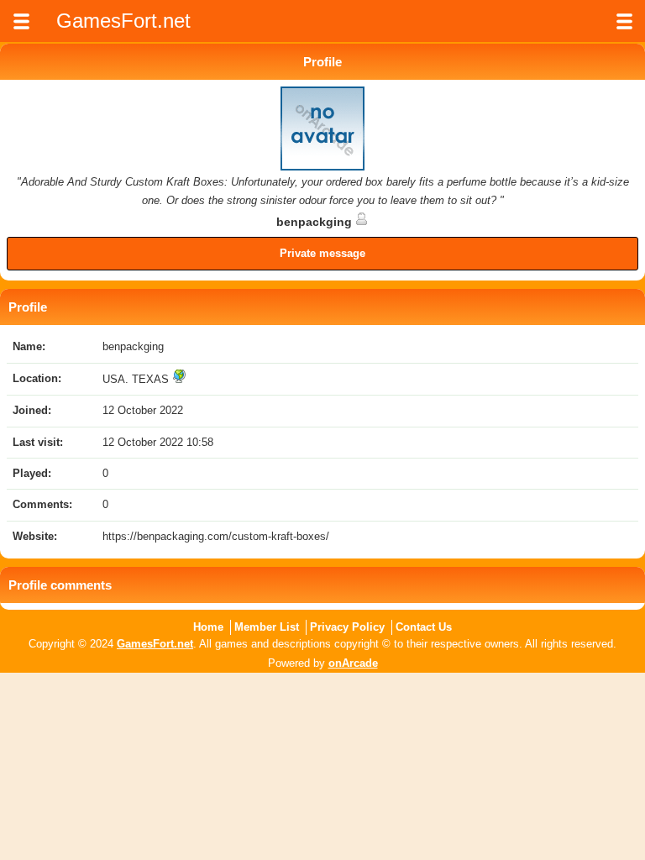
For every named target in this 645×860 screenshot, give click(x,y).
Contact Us (424, 627)
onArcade (353, 663)
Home (208, 627)
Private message (322, 253)
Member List (266, 627)
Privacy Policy (347, 627)
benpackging (315, 221)
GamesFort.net (155, 643)
